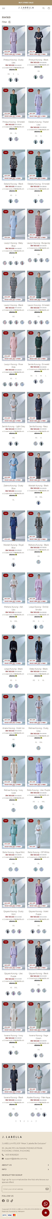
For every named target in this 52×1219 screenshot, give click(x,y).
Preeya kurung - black (38, 60)
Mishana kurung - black (38, 545)
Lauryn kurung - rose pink (13, 365)
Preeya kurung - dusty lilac (13, 61)
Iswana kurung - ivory (13, 1035)
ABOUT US (7, 1165)
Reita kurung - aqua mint (13, 852)
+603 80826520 (12, 1155)
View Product (33, 1214)
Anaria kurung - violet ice (13, 728)
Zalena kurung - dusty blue (13, 487)
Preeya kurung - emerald (13, 122)
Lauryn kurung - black (13, 305)
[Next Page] (36, 1121)
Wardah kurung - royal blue (13, 546)
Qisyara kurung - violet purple (38, 912)
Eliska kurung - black (39, 669)
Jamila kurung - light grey (13, 426)
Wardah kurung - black (38, 485)
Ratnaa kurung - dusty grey (38, 729)
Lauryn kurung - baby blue (13, 244)
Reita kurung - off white (38, 852)
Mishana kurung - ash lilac (13, 608)
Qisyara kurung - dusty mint (13, 912)
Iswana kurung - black (13, 1097)
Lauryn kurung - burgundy (38, 243)
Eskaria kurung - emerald (38, 184)
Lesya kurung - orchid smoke (38, 608)
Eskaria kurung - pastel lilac (38, 123)
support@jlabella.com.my (16, 1159)
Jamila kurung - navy (38, 426)
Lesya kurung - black (13, 669)
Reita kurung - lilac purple (38, 790)
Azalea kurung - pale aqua (38, 1097)
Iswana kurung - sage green (38, 1036)
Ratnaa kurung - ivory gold (13, 791)
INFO (4, 1169)
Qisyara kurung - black (38, 973)
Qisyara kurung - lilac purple (13, 974)
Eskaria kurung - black (13, 184)
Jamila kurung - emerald (38, 364)
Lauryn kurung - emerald (38, 305)
